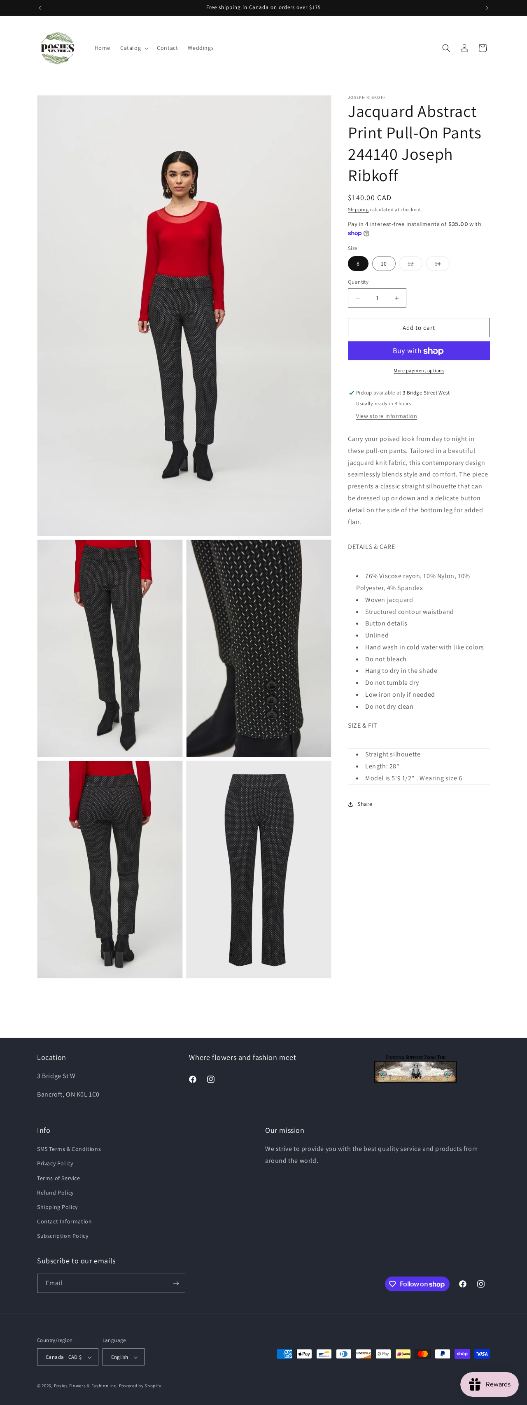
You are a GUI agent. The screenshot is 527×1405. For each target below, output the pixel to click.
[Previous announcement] (40, 8)
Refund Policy (55, 1192)
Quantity (358, 281)
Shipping (358, 209)
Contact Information (64, 1221)
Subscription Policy (62, 1236)
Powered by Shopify (140, 1386)
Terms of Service (58, 1178)
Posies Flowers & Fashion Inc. (86, 1386)
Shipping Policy (57, 1207)
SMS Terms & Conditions (69, 1149)
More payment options (419, 371)
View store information (386, 416)
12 (415, 265)
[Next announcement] (487, 8)
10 (384, 263)
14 (442, 265)
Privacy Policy (55, 1163)
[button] (133, 47)
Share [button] (365, 804)
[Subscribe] (176, 1283)
